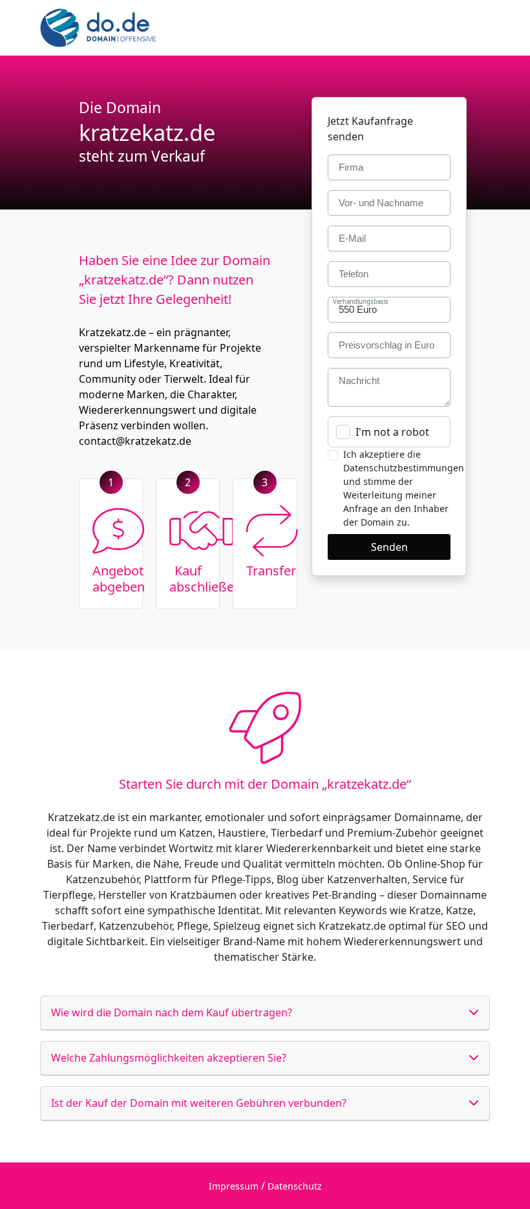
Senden (389, 547)
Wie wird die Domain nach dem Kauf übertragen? (171, 1012)
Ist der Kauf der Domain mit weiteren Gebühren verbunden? (198, 1103)
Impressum (234, 1186)
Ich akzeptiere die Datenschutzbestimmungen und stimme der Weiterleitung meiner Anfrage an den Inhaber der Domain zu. (403, 488)
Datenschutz (295, 1186)
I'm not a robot (392, 431)
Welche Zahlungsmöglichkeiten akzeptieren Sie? (168, 1058)
